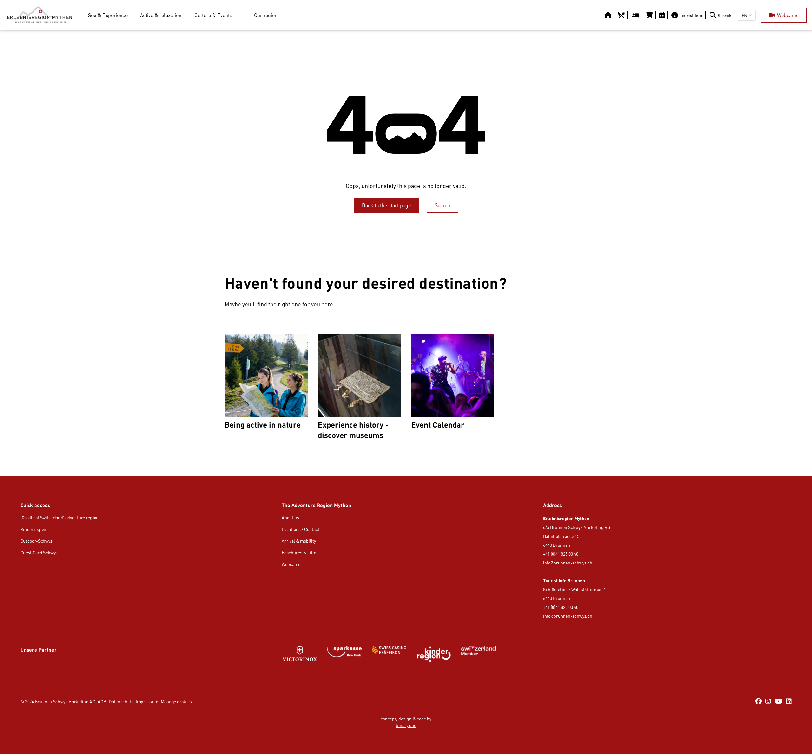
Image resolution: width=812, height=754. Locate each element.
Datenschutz (121, 701)
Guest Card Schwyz (38, 552)
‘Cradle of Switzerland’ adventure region (59, 517)
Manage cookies (176, 701)
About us (290, 517)
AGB (102, 701)
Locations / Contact (300, 529)
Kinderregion (33, 529)
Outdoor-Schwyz (36, 541)
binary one (406, 725)
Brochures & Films (300, 552)
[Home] (39, 15)
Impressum (147, 701)
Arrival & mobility (299, 541)
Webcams (291, 564)
